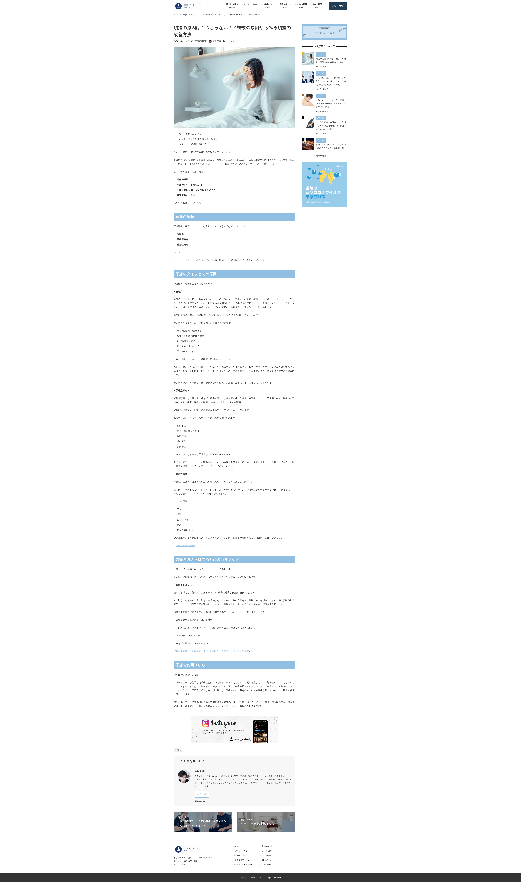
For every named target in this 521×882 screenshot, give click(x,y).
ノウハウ (230, 41)
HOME (238, 846)
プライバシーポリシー (244, 865)
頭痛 (179, 750)
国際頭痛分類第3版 (185, 545)
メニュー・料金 (241, 851)
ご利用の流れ (240, 855)
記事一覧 (201, 794)
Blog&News (266, 860)
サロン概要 (266, 855)
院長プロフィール (242, 860)
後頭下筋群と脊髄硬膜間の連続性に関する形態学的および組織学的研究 (212, 651)
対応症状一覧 (267, 846)
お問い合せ (266, 865)
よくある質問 (267, 851)
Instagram (200, 801)
